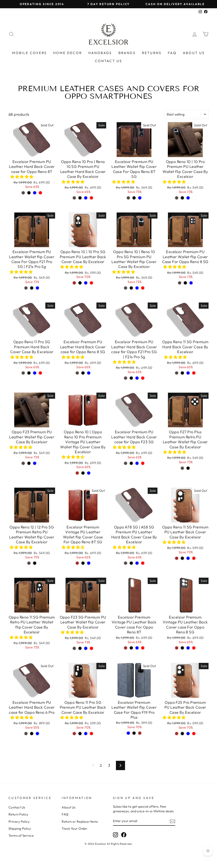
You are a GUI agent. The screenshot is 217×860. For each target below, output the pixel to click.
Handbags (100, 53)
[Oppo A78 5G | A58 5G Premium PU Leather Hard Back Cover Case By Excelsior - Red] (143, 563)
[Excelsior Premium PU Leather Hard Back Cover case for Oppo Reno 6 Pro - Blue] (37, 734)
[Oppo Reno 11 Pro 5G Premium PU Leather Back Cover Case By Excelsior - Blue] (86, 734)
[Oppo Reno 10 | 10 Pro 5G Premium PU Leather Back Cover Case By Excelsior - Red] (91, 283)
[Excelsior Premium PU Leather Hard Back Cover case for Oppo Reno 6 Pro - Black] (32, 734)
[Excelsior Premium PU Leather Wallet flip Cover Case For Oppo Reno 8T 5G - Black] (134, 198)
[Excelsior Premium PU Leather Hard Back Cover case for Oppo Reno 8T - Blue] (35, 193)
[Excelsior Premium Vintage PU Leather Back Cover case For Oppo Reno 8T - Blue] (137, 648)
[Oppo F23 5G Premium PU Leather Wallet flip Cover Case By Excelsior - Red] (91, 648)
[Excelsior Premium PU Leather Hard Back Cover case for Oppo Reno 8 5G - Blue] (89, 373)
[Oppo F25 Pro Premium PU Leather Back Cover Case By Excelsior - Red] (194, 734)
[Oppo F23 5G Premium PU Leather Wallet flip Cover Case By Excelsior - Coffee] (74, 648)
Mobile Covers (29, 53)
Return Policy (18, 814)
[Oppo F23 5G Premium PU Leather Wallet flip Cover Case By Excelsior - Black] (80, 648)
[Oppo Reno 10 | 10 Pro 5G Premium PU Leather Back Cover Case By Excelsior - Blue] (86, 283)
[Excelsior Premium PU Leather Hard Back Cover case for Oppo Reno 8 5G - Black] (83, 373)
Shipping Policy (19, 829)
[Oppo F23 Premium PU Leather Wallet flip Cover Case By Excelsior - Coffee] (23, 463)
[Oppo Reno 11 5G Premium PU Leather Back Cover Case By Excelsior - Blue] (188, 558)
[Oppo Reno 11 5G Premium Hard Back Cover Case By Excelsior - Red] (194, 373)
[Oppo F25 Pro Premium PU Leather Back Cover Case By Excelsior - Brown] (177, 734)
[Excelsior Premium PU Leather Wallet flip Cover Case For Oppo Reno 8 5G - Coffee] (180, 283)
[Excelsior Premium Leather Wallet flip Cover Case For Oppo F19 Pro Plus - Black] (134, 733)
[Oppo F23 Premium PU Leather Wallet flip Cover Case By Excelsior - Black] (29, 463)
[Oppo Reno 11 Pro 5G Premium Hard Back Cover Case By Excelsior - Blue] (35, 373)
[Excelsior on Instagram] (115, 834)
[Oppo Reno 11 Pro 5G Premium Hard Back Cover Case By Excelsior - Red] (40, 373)
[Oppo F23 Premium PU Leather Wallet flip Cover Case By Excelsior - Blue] (35, 463)
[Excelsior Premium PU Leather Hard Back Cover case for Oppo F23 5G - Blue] (137, 463)
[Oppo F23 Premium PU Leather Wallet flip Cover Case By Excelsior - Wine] (40, 463)
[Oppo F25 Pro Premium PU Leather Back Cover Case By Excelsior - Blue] (188, 734)
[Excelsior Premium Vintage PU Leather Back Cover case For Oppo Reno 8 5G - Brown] (177, 648)
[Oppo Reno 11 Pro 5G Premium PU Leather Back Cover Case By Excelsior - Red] (91, 734)
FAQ (172, 53)
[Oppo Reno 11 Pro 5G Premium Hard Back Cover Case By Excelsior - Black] (29, 373)
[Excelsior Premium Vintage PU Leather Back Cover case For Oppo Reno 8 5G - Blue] (188, 648)
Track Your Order (74, 829)
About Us (194, 53)
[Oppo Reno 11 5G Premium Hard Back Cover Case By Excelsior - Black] (182, 373)
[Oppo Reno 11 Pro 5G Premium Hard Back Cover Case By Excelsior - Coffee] (23, 373)
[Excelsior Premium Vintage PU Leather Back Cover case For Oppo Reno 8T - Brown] (126, 648)
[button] (22, 176)
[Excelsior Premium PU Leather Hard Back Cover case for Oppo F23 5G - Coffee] (126, 463)
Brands (127, 53)
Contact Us (108, 61)
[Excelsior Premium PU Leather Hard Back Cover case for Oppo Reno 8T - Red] (40, 193)
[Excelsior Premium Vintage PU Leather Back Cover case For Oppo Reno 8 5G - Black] (182, 648)
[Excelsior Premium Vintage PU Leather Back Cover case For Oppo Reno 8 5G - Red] (194, 648)
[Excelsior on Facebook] (123, 834)
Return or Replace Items (80, 822)
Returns (151, 53)
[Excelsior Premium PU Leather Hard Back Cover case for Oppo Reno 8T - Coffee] (23, 193)
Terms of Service (20, 836)
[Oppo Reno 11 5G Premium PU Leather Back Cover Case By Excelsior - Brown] (177, 558)
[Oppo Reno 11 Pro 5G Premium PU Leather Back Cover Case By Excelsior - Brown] (74, 734)
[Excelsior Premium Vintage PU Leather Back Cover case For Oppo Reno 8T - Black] (131, 648)
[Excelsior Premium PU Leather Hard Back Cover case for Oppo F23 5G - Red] (143, 463)
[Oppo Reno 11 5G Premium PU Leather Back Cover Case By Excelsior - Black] (182, 558)
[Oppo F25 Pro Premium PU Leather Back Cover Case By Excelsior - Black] (182, 734)
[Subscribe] (172, 821)
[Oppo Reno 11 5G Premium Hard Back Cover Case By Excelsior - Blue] (188, 373)
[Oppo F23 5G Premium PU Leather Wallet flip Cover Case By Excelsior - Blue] (86, 648)
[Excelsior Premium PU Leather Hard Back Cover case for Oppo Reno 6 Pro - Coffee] (26, 734)
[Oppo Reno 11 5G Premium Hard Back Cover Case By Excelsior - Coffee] (177, 373)
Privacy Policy (19, 822)
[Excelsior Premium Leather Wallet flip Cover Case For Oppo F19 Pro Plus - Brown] (140, 733)
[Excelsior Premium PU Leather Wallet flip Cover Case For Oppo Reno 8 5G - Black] (185, 283)
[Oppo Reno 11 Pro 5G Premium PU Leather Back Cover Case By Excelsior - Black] (80, 734)
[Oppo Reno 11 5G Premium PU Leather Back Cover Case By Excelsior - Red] (194, 558)
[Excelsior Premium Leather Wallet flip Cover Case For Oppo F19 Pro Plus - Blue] (128, 733)
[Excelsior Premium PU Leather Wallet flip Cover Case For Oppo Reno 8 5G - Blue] (191, 283)
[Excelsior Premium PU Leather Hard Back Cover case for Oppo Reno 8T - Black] (29, 193)
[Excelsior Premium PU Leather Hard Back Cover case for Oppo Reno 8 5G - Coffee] (77, 373)
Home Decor (67, 53)
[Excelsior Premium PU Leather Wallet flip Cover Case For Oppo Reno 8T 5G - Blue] (140, 198)
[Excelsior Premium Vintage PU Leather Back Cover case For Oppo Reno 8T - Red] (143, 648)
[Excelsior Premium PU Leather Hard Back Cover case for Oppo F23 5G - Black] (131, 463)
